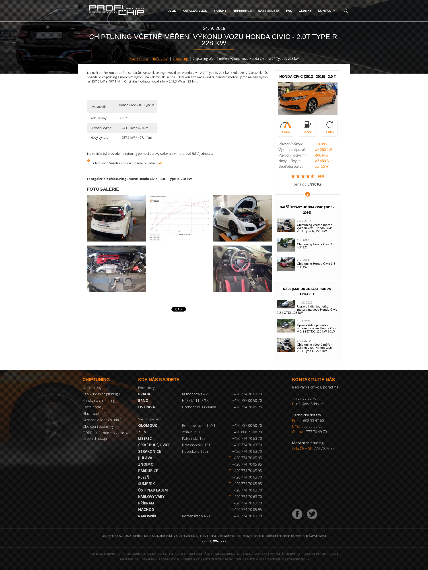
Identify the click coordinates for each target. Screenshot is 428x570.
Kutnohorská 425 (195, 394)
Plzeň (143, 477)
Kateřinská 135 (194, 438)
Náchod (146, 509)
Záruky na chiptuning (98, 400)
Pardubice (148, 470)
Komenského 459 (196, 516)
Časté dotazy (92, 407)
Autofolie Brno (102, 554)
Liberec (145, 438)
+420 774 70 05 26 (245, 407)
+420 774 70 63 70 (245, 394)
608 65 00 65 (312, 426)
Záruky (220, 10)
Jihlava (145, 457)
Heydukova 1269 (195, 451)
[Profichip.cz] (116, 10)
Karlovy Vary (151, 496)
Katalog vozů (195, 10)
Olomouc (147, 425)
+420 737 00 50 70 (245, 400)
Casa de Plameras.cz (319, 554)
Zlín (142, 432)
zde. (160, 163)
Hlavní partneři (93, 413)
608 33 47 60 (313, 420)
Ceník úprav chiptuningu (101, 394)
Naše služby (269, 10)
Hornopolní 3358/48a (199, 407)
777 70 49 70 (316, 431)
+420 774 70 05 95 (247, 457)
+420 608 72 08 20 (247, 432)
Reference (242, 10)
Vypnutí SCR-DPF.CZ (285, 554)
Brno (143, 400)
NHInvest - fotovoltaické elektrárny (182, 554)
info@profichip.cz (309, 403)
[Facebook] (297, 514)
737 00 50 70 (306, 398)
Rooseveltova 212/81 (199, 425)
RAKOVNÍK (147, 516)
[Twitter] (312, 514)
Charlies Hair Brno (134, 554)
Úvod (171, 10)
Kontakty (326, 10)
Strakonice (149, 451)
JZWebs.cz (219, 541)
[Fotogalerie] (116, 218)
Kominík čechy (298, 559)
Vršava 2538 (191, 432)
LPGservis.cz (128, 559)
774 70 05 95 (324, 448)
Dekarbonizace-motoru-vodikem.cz (171, 559)
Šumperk (146, 483)
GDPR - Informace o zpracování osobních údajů (107, 435)
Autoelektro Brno (218, 559)
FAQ (289, 10)
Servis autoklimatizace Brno (260, 559)
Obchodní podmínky (98, 426)
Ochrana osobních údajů (101, 419)
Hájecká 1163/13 (195, 400)
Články (305, 10)
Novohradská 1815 (197, 444)
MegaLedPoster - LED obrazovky (241, 554)
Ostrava (146, 407)
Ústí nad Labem (153, 490)
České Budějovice (154, 444)
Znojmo (146, 464)
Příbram (146, 503)
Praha (144, 394)
